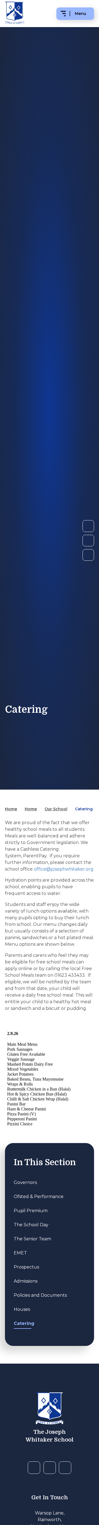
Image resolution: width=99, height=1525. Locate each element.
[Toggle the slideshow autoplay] (88, 555)
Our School (56, 808)
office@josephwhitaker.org (64, 869)
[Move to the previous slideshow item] (88, 540)
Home (11, 808)
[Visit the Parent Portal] (65, 1467)
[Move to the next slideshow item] (88, 526)
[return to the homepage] (14, 13)
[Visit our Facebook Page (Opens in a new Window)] (34, 1467)
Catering (84, 808)
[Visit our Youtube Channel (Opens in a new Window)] (49, 1467)
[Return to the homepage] (49, 1409)
